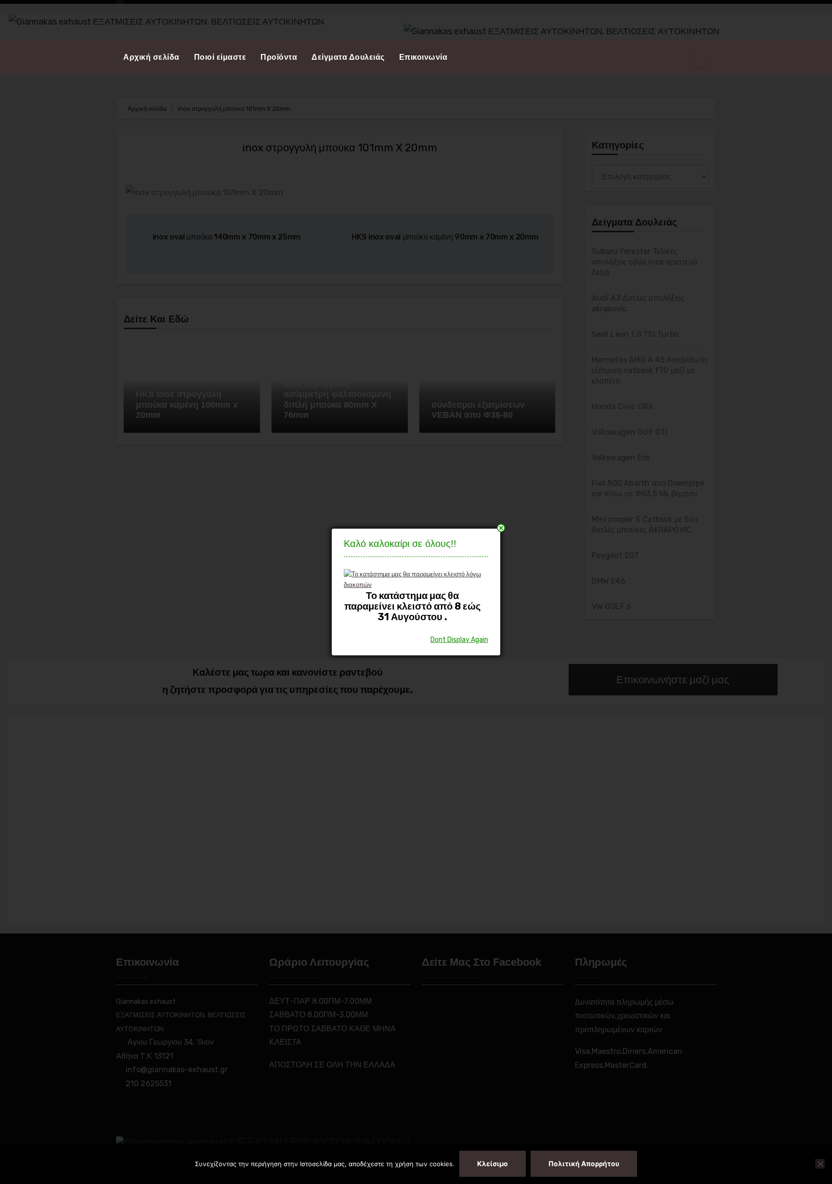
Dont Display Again (459, 640)
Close (501, 528)
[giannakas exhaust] (412, 579)
